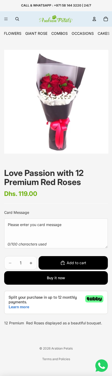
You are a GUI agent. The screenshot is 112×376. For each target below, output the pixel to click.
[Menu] (6, 19)
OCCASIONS (83, 33)
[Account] (94, 19)
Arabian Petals (62, 348)
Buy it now (56, 278)
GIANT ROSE (36, 33)
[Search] (17, 19)
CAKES (104, 33)
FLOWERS (12, 33)
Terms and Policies (56, 359)
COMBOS (59, 33)
